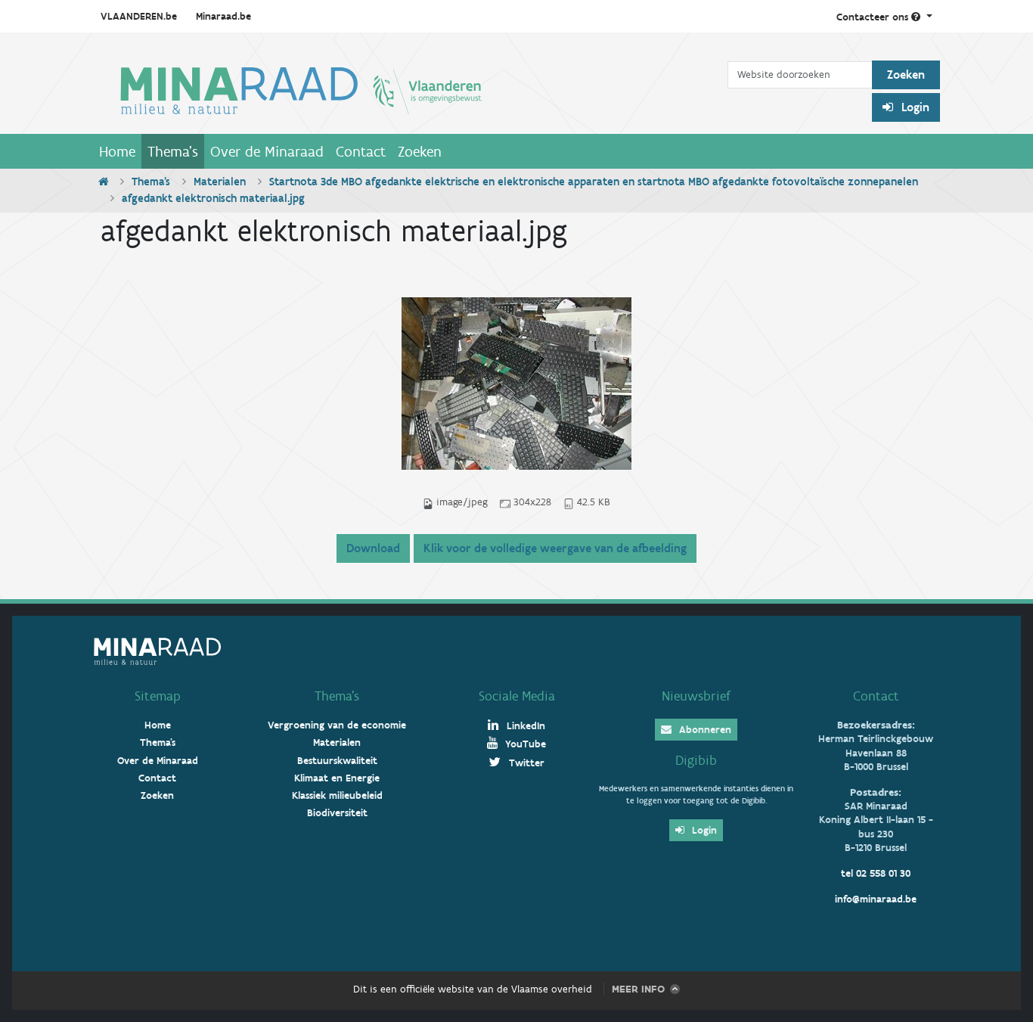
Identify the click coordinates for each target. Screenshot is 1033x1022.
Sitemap (158, 696)
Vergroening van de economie (337, 725)
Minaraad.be (223, 16)
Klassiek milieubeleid (337, 795)
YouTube (524, 744)
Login (913, 107)
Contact (361, 151)
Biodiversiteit (337, 812)
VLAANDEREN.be (139, 16)
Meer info (638, 989)
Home (117, 151)
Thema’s (337, 696)
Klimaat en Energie (337, 778)
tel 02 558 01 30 (875, 873)
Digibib (696, 760)
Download (373, 548)
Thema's (172, 151)
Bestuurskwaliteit (337, 760)
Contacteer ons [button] (873, 17)
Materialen (220, 181)
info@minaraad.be (876, 899)
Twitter (525, 762)
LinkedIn (524, 725)
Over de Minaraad (267, 151)
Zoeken (420, 151)
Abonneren (703, 729)
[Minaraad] (410, 89)
